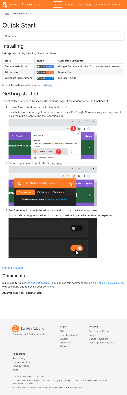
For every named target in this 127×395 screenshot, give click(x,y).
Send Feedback (68, 335)
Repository (19, 358)
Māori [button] (115, 4)
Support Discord (98, 338)
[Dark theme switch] (123, 2)
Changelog (65, 342)
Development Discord (101, 342)
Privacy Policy (21, 365)
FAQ (61, 331)
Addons (69, 4)
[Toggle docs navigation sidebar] (6, 13)
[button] (63, 36)
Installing (47, 85)
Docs (80, 4)
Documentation (22, 362)
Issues (92, 335)
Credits (63, 338)
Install (58, 4)
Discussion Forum (99, 331)
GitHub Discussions (108, 282)
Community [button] (100, 4)
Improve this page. (13, 267)
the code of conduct (38, 282)
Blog (88, 4)
